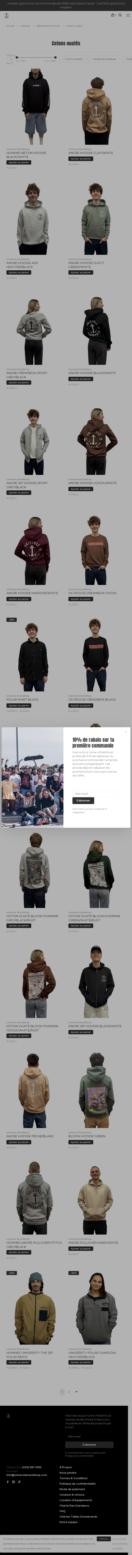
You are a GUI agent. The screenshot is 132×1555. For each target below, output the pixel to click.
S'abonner (83, 800)
